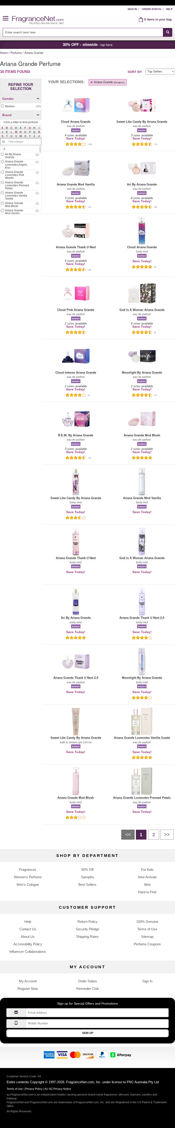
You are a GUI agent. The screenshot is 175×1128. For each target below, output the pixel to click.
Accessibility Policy (27, 944)
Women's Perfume (28, 877)
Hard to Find (147, 892)
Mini (147, 884)
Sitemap (147, 936)
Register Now (28, 989)
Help (169, 9)
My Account (28, 981)
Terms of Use (147, 929)
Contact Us (27, 929)
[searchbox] (83, 32)
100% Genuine (147, 921)
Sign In (132, 9)
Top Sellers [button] (154, 71)
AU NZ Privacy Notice (57, 1089)
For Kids (147, 869)
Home (4, 53)
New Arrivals (147, 877)
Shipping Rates (87, 936)
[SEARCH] (167, 32)
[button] (7, 18)
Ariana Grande (108, 82)
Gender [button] (8, 98)
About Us (28, 936)
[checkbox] (20, 106)
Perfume (16, 53)
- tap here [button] (88, 44)
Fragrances (27, 869)
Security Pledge (87, 929)
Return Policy (87, 921)
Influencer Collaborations (27, 951)
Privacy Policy (33, 1089)
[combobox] (87, 32)
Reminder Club (87, 989)
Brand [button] (7, 115)
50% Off (87, 869)
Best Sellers (87, 884)
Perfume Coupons (147, 944)
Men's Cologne (28, 884)
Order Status (151, 9)
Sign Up (87, 1033)
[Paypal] (102, 1054)
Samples (87, 877)
